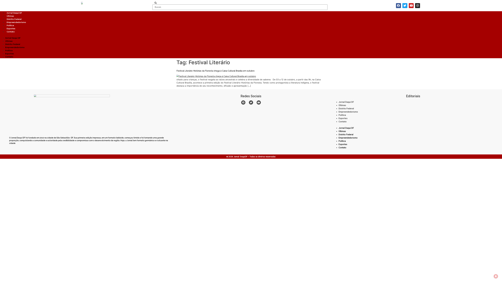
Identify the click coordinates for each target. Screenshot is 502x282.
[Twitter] (404, 5)
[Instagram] (417, 5)
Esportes (11, 28)
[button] (251, 34)
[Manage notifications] (496, 276)
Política (10, 25)
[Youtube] (411, 5)
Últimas (10, 16)
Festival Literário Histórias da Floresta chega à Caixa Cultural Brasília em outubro (215, 71)
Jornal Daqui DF (14, 13)
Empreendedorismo (16, 22)
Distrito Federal (14, 19)
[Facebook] (398, 5)
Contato (11, 32)
